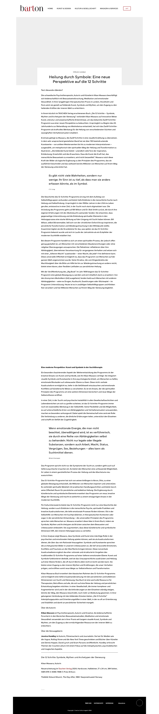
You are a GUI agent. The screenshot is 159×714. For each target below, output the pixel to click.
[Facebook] (128, 703)
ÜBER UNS (88, 703)
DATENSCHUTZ (98, 703)
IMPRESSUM (109, 703)
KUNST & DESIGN (64, 8)
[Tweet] (56, 689)
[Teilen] (50, 689)
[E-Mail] (67, 689)
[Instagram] (131, 703)
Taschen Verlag (65, 668)
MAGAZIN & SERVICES (109, 8)
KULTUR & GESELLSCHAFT (85, 8)
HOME (50, 8)
